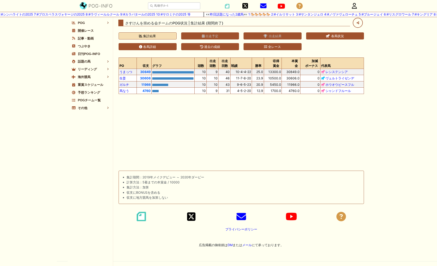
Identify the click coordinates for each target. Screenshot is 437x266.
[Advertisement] (241, 133)
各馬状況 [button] (337, 36)
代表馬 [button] (326, 66)
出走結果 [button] (275, 36)
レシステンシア (336, 72)
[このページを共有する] (358, 23)
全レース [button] (274, 47)
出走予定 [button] (211, 36)
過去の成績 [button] (211, 47)
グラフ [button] (157, 66)
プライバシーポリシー (241, 229)
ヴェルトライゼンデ (339, 78)
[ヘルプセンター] (299, 6)
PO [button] (121, 66)
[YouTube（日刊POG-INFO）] (281, 6)
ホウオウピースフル (339, 84)
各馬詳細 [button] (149, 47)
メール (247, 245)
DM (230, 245)
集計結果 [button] (149, 36)
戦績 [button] (234, 66)
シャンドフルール (338, 91)
